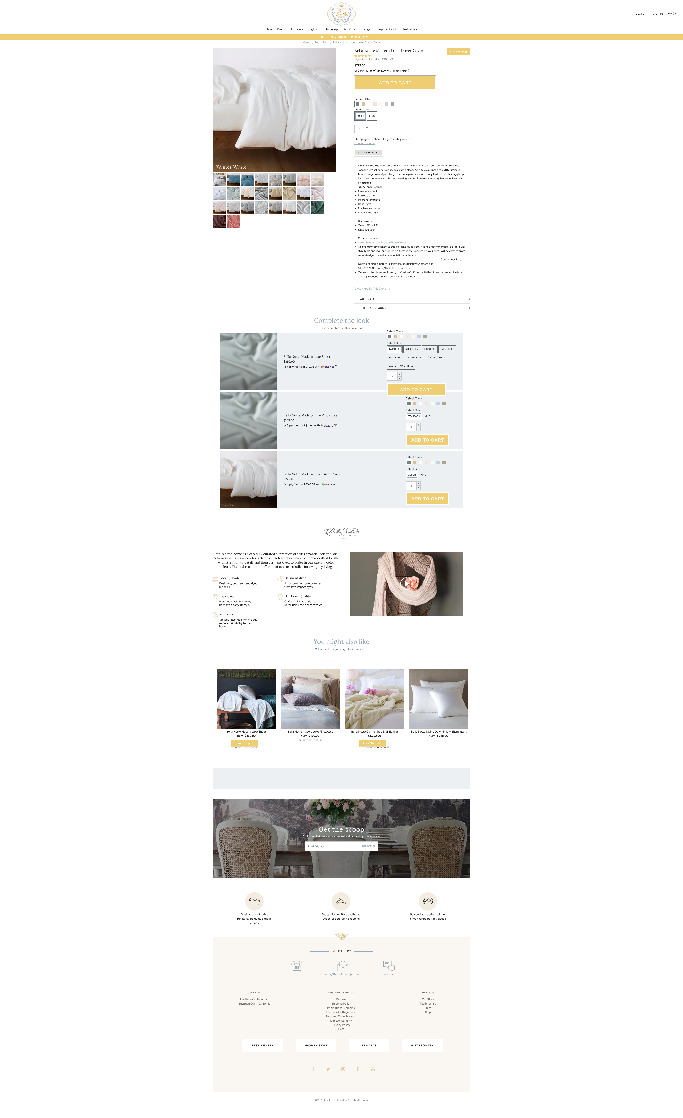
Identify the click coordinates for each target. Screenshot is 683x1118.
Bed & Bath (321, 42)
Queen (360, 116)
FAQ (341, 1029)
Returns (341, 999)
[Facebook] (313, 1069)
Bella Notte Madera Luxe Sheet (307, 357)
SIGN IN (658, 13)
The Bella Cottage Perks (341, 1012)
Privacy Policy (341, 1025)
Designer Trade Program (341, 1016)
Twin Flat (395, 349)
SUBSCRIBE (368, 846)
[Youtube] (372, 1069)
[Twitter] (327, 1069)
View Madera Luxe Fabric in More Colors (382, 242)
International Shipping (341, 1007)
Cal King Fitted (437, 357)
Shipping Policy (341, 1003)
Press (428, 1007)
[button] (362, 56)
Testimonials (428, 1003)
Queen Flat (412, 349)
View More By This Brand (370, 288)
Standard (414, 416)
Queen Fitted (415, 357)
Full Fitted (395, 357)
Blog (428, 1012)
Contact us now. (364, 143)
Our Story (428, 999)
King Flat (430, 349)
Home (306, 42)
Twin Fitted (447, 349)
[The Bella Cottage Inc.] (341, 4)
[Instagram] (342, 1069)
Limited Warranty (341, 1020)
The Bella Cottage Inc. (335, 1099)
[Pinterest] (357, 1069)
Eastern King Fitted (401, 365)
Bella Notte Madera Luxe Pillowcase (310, 415)
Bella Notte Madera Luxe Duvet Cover (312, 474)
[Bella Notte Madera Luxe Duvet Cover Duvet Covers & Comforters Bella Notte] (219, 179)
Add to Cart (395, 82)
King (372, 116)
